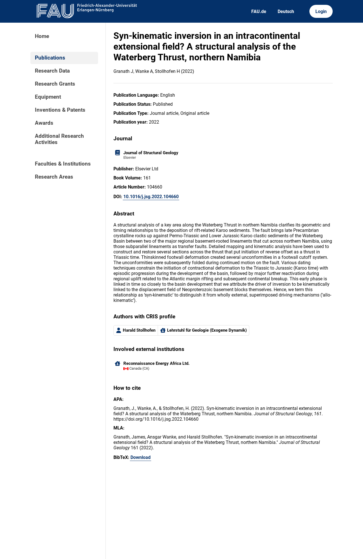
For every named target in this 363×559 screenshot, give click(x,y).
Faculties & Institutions (63, 164)
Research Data (52, 71)
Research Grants (55, 84)
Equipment (48, 97)
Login (321, 11)
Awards (44, 123)
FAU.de (258, 11)
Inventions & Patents (60, 110)
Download (140, 457)
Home (42, 36)
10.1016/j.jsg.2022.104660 (151, 196)
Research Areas (54, 177)
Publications (50, 58)
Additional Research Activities (59, 139)
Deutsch (286, 11)
